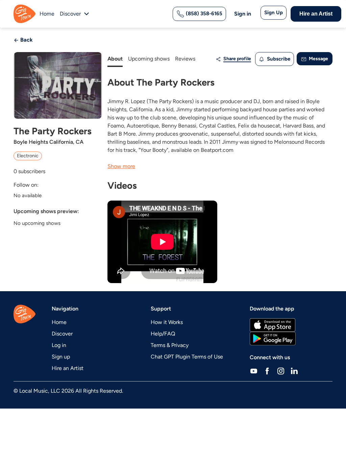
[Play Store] (272, 338)
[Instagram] (281, 371)
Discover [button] (70, 13)
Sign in (242, 13)
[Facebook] (267, 371)
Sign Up (273, 12)
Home (47, 13)
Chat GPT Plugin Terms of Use (187, 356)
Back (26, 40)
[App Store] (272, 325)
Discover (62, 333)
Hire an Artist (315, 14)
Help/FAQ (163, 333)
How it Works (167, 322)
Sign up (61, 356)
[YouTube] (254, 371)
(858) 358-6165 (203, 13)
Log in (59, 345)
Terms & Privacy (170, 345)
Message (318, 59)
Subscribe (278, 59)
